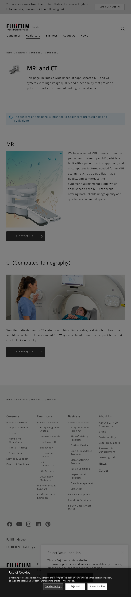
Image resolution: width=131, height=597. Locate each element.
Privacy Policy (68, 581)
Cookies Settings (53, 587)
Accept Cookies (97, 587)
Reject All (75, 587)
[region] (65, 582)
